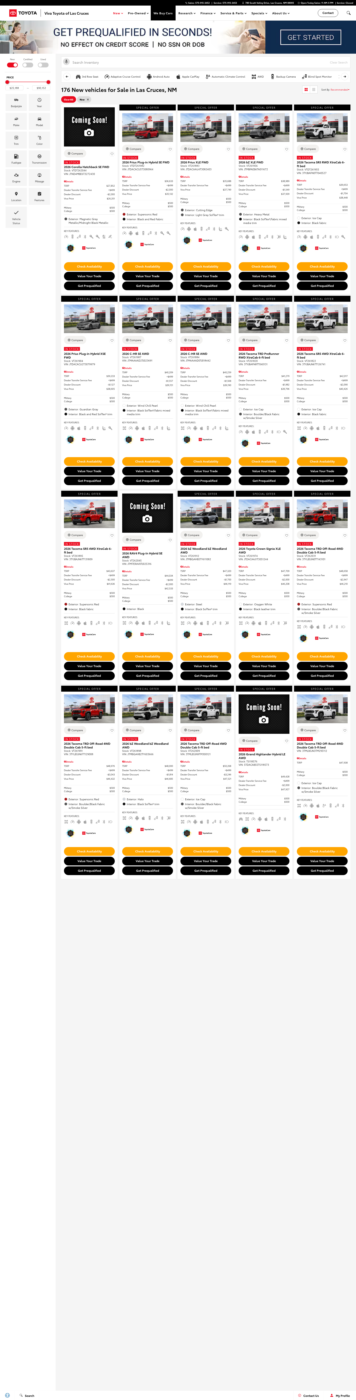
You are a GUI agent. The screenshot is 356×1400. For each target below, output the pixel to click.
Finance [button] (206, 14)
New (12, 59)
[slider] (7, 82)
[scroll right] (344, 76)
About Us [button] (279, 14)
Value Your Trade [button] (89, 276)
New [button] (117, 14)
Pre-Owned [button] (137, 14)
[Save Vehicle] (112, 154)
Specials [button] (257, 14)
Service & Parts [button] (232, 14)
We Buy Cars (163, 13)
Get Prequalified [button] (89, 285)
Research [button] (185, 14)
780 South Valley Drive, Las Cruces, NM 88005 (269, 2)
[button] (348, 13)
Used (43, 59)
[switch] (12, 62)
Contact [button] (328, 12)
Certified (27, 59)
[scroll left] (67, 76)
